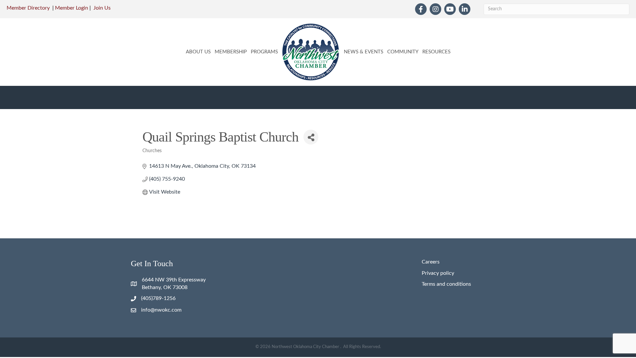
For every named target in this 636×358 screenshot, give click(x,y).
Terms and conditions (446, 284)
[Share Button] (310, 137)
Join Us (102, 8)
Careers (431, 262)
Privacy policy (438, 273)
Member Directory (28, 8)
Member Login (71, 8)
